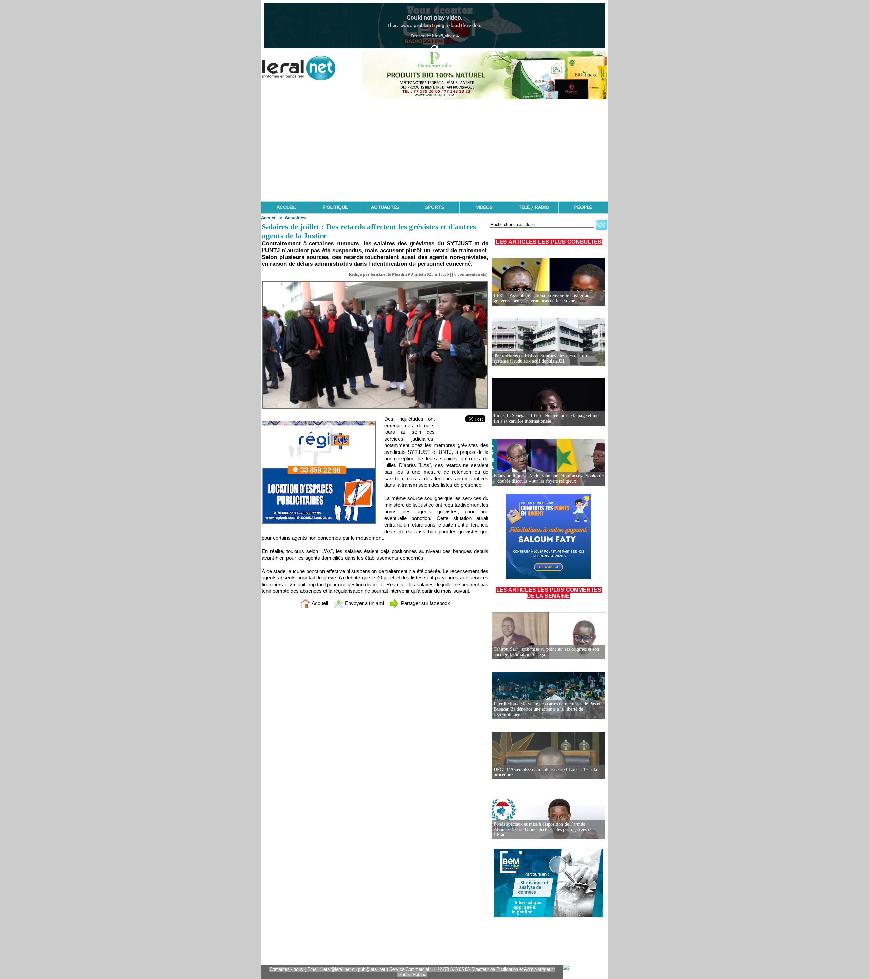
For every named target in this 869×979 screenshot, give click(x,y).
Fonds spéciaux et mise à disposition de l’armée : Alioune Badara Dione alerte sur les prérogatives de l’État (543, 829)
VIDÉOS (484, 207)
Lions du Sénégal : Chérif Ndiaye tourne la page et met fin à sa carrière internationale (547, 418)
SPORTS (434, 207)
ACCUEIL (286, 207)
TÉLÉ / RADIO (533, 207)
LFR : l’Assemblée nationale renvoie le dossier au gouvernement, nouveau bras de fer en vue (541, 298)
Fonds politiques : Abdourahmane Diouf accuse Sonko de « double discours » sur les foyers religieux (549, 478)
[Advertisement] (434, 150)
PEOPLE (583, 207)
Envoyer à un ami (364, 603)
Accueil (269, 217)
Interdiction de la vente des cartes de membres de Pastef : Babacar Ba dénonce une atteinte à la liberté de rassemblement (549, 709)
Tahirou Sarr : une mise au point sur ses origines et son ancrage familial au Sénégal (546, 652)
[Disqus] (375, 703)
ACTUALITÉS (385, 207)
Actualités (295, 217)
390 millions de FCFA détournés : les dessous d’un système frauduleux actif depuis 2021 (542, 358)
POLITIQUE (335, 207)
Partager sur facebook (425, 603)
